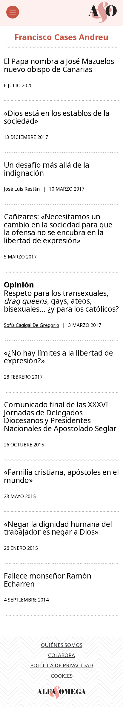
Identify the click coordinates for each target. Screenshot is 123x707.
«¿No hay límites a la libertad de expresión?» (58, 357)
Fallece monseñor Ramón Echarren (47, 579)
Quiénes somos (61, 645)
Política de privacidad (61, 665)
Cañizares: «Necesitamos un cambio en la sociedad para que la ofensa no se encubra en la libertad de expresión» (58, 228)
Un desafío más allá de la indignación (46, 169)
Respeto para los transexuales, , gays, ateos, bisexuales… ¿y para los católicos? (61, 296)
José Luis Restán (22, 189)
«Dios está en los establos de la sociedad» (57, 117)
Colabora (61, 655)
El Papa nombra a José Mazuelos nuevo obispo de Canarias (59, 65)
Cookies (62, 675)
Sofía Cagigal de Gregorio (31, 325)
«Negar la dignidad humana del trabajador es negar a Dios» (58, 528)
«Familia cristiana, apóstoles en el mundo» (61, 476)
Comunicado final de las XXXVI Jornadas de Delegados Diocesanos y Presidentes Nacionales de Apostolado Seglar (60, 416)
